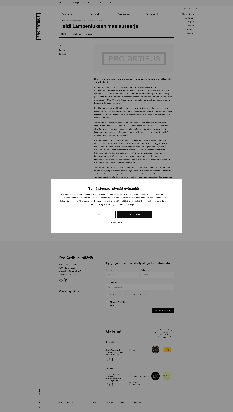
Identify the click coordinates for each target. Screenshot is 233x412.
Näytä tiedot (116, 223)
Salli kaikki (135, 215)
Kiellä (98, 215)
